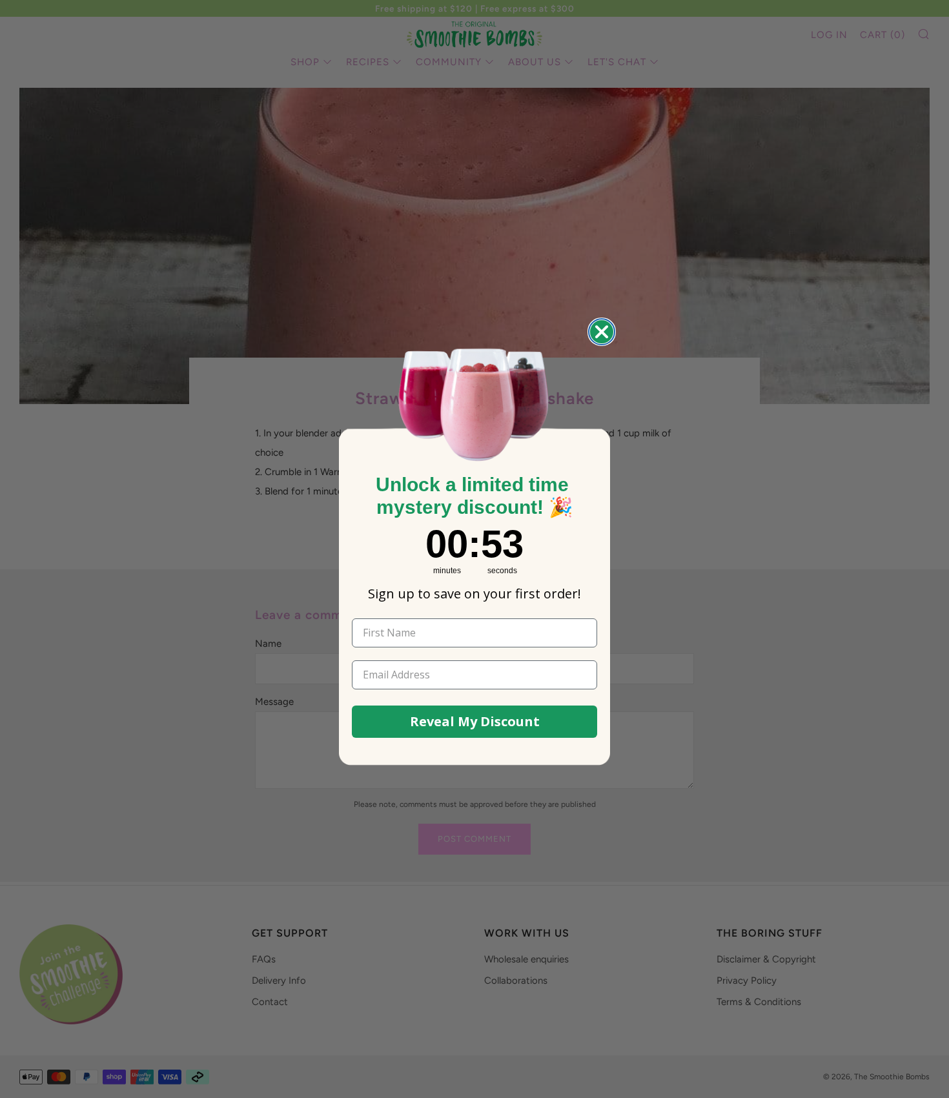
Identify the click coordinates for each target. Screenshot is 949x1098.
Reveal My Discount (475, 721)
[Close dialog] (602, 332)
